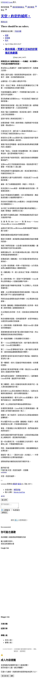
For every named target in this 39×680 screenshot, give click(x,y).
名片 (6, 40)
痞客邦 (14, 484)
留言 (19, 484)
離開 (12, 676)
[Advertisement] (9, 582)
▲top (3, 496)
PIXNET (9, 649)
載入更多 (4, 500)
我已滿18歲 (5, 676)
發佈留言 (4, 512)
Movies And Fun (19, 492)
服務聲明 (22, 651)
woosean (4, 472)
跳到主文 (4, 22)
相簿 (6, 35)
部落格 (7, 38)
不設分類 (18, 31)
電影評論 (17, 490)
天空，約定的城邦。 (16, 16)
